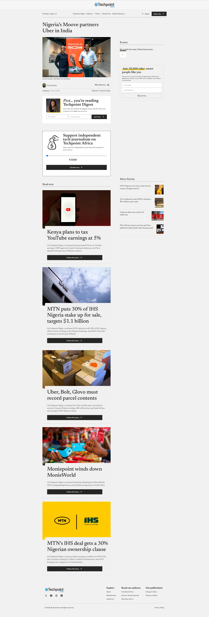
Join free (97, 117)
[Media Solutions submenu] (125, 13)
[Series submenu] (100, 13)
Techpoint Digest (105, 91)
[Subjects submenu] (93, 13)
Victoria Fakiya (52, 85)
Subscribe (157, 14)
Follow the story (73, 257)
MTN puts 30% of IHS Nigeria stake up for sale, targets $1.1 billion (74, 315)
